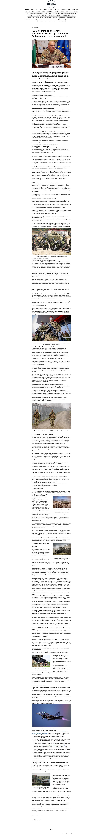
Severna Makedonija (49, 11)
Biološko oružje (44, 15)
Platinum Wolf (55, 17)
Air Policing (38, 15)
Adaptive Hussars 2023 (71, 17)
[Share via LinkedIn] (37, 819)
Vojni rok (72, 15)
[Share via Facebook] (32, 819)
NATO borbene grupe (56, 13)
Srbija (26, 11)
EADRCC (37, 17)
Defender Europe (31, 17)
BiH (27, 13)
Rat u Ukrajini (57, 11)
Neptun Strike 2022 (47, 17)
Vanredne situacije (68, 13)
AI (57, 15)
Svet (29, 11)
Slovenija (76, 11)
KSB (34, 15)
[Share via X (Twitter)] (34, 819)
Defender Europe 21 (52, 15)
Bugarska (62, 11)
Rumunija (33, 11)
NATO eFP (76, 19)
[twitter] (77, 9)
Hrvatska (43, 11)
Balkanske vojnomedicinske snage (31, 19)
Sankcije (74, 13)
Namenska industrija (39, 13)
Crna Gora (71, 11)
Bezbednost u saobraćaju (43, 19)
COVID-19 (30, 15)
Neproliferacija (32, 13)
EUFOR (41, 17)
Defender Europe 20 (63, 19)
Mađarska (38, 11)
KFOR (50, 13)
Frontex (62, 13)
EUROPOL (71, 19)
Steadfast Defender (62, 17)
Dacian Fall (51, 19)
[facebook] (74, 9)
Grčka (67, 11)
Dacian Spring (56, 19)
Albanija (46, 13)
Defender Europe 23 (66, 15)
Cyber (60, 15)
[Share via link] (40, 819)
